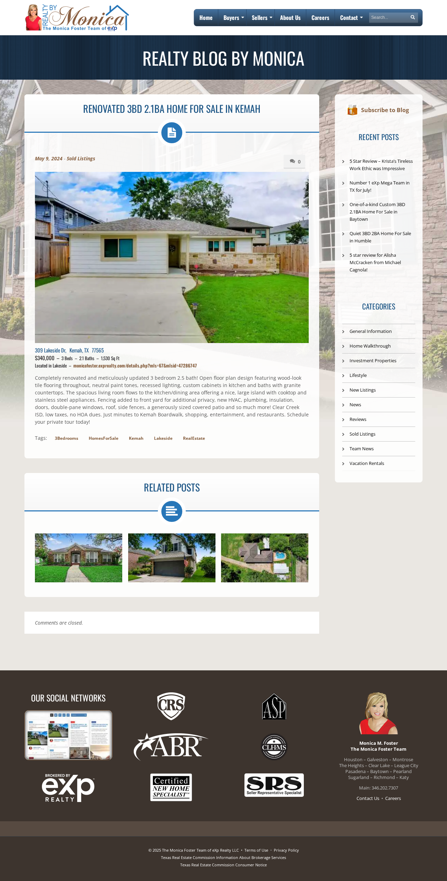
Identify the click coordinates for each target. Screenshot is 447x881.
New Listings (363, 390)
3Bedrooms (66, 438)
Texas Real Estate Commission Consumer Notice (223, 864)
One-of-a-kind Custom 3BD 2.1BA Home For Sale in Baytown (377, 211)
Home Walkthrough (370, 346)
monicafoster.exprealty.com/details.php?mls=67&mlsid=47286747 (135, 365)
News (355, 404)
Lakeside (163, 438)
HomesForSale (103, 438)
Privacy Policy (286, 850)
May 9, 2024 (49, 158)
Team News (362, 448)
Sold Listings (81, 158)
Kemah (136, 438)
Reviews (358, 419)
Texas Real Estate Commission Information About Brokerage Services (223, 857)
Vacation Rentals (367, 463)
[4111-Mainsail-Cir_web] (78, 557)
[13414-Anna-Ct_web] (264, 557)
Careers (393, 798)
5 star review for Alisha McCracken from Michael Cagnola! (375, 262)
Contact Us (368, 798)
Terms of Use (256, 850)
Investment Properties (373, 360)
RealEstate (194, 438)
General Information (371, 331)
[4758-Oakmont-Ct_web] (171, 557)
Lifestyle (358, 375)
